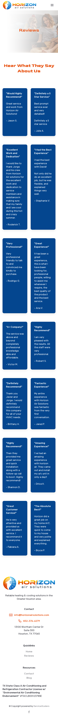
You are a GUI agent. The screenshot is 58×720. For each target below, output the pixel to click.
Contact (29, 673)
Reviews (29, 655)
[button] (52, 5)
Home (29, 651)
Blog (29, 677)
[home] (19, 5)
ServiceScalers (41, 706)
